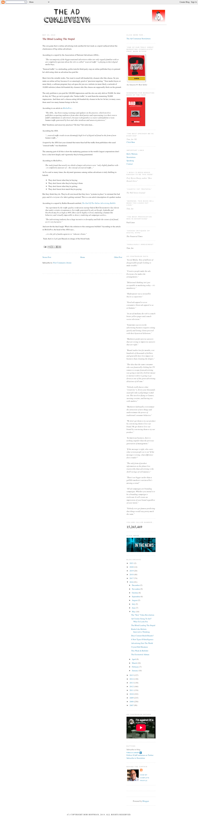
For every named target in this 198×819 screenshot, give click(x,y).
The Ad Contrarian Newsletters (139, 38)
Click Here (131, 142)
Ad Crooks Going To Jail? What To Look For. (141, 620)
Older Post (118, 257)
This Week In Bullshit (139, 650)
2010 (132, 694)
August (135, 600)
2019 (132, 570)
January (135, 670)
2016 (132, 582)
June (134, 607)
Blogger (145, 801)
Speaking (130, 160)
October (135, 592)
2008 (132, 701)
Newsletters (131, 157)
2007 (132, 705)
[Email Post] (45, 246)
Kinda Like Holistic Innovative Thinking (140, 630)
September (136, 596)
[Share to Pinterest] (59, 246)
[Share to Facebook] (57, 246)
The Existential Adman (140, 654)
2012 (132, 686)
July (134, 604)
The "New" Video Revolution (142, 615)
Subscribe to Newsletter (136, 758)
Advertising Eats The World (142, 643)
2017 (132, 578)
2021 (132, 563)
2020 (132, 567)
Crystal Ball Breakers (139, 647)
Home (82, 257)
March (134, 663)
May (134, 611)
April (134, 659)
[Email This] (48, 246)
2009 (132, 697)
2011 (132, 690)
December (136, 585)
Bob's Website (132, 154)
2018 (132, 574)
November (136, 589)
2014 (132, 679)
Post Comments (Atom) (62, 262)
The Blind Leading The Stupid (143, 625)
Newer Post (46, 257)
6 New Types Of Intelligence (142, 639)
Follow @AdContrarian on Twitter (140, 755)
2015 (132, 675)
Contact (130, 164)
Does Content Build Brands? (142, 635)
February (135, 666)
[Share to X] (54, 246)
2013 (132, 682)
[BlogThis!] (51, 246)
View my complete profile (144, 777)
